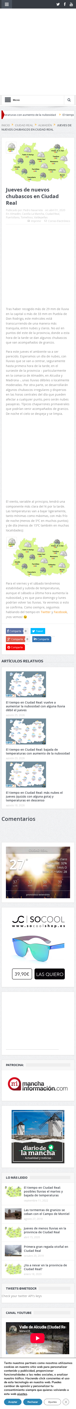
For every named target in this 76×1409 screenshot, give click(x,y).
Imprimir (36, 159)
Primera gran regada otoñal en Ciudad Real (46, 1187)
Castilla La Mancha (33, 152)
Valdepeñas (41, 155)
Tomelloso (27, 155)
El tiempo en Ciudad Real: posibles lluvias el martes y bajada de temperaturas (43, 1130)
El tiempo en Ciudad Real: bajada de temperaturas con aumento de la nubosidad (38, 690)
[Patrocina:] (38, 1024)
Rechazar (32, 1402)
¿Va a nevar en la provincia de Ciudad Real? (45, 1205)
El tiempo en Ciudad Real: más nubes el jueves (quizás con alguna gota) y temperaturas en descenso (34, 735)
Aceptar (12, 1402)
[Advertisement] (38, 188)
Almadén (15, 152)
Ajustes (52, 1402)
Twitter (46, 551)
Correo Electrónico (59, 159)
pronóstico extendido (38, 833)
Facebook (60, 551)
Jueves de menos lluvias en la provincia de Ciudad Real (45, 1169)
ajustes (22, 1394)
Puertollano (12, 155)
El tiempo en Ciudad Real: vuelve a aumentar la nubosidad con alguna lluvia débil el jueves (35, 645)
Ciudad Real (52, 152)
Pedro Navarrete (33, 148)
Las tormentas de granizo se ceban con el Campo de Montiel (46, 1150)
